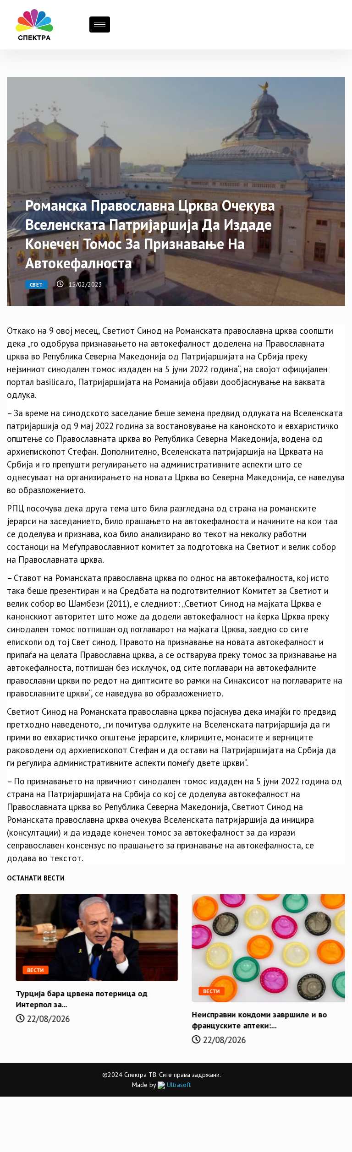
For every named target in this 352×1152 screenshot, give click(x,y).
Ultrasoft (178, 1085)
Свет (36, 285)
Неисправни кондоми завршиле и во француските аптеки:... (250, 1020)
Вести (26, 970)
